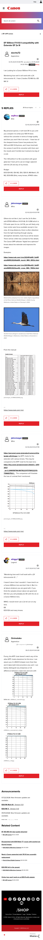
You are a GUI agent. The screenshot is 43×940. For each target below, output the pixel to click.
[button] (40, 3)
